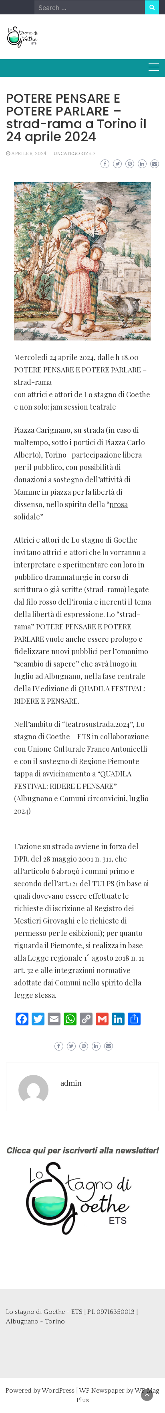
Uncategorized (74, 153)
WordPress (58, 1390)
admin (71, 1083)
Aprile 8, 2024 (28, 153)
